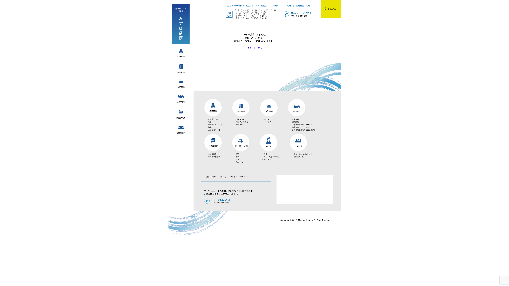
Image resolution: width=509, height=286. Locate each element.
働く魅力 (239, 162)
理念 (210, 122)
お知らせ (224, 177)
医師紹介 (239, 125)
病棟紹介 (267, 119)
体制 (237, 159)
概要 (210, 127)
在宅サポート (297, 119)
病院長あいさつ (214, 119)
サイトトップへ (254, 48)
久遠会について (214, 130)
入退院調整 (212, 154)
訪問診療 (295, 122)
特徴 (237, 157)
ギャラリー (268, 122)
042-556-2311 (301, 13)
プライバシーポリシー (238, 177)
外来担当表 (240, 119)
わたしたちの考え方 (271, 157)
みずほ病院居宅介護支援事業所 (304, 130)
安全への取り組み (215, 125)
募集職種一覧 (299, 157)
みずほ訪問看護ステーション (303, 125)
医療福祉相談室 (214, 157)
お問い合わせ (211, 177)
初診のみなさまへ (243, 122)
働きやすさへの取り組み (303, 154)
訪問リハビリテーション (301, 127)
